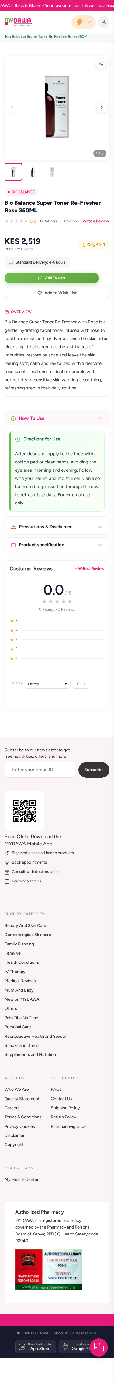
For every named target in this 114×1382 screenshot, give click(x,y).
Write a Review (96, 221)
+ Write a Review (89, 568)
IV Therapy (15, 971)
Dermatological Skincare (28, 934)
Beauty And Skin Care (25, 925)
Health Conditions (22, 962)
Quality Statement (22, 1098)
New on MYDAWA (22, 999)
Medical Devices (20, 980)
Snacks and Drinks (22, 1045)
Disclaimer (15, 1135)
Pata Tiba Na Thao (21, 1017)
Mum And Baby (19, 990)
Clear (81, 683)
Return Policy (63, 1117)
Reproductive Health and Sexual (35, 1036)
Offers (11, 1008)
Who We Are (17, 1089)
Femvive (13, 953)
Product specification (41, 545)
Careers (12, 1108)
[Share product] (101, 64)
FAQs (56, 1089)
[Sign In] (103, 22)
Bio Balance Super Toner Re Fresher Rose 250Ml (46, 36)
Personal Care (18, 1027)
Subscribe (94, 769)
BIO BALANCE (23, 192)
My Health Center (22, 1179)
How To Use (31, 418)
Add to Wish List (60, 292)
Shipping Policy (65, 1108)
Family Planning (19, 944)
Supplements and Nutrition (30, 1054)
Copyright (14, 1144)
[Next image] (102, 108)
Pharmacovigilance (69, 1126)
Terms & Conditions (23, 1117)
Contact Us (61, 1098)
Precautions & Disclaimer (45, 526)
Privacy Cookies (20, 1126)
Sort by (16, 683)
